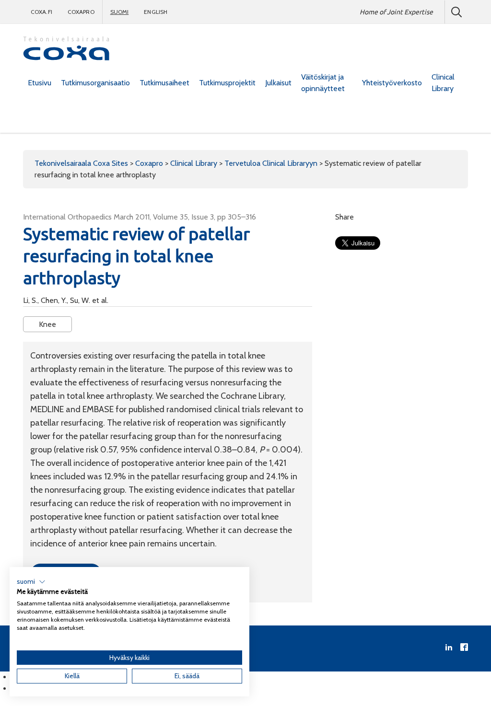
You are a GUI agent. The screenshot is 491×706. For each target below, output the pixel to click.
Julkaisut (278, 82)
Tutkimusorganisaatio (95, 82)
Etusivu (39, 82)
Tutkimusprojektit (227, 82)
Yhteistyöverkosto (392, 82)
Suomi (119, 11)
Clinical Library (443, 82)
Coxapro (81, 11)
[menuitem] (39, 82)
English (155, 11)
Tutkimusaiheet (164, 82)
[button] (31, 582)
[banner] (66, 49)
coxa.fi (41, 11)
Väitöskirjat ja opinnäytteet (323, 82)
